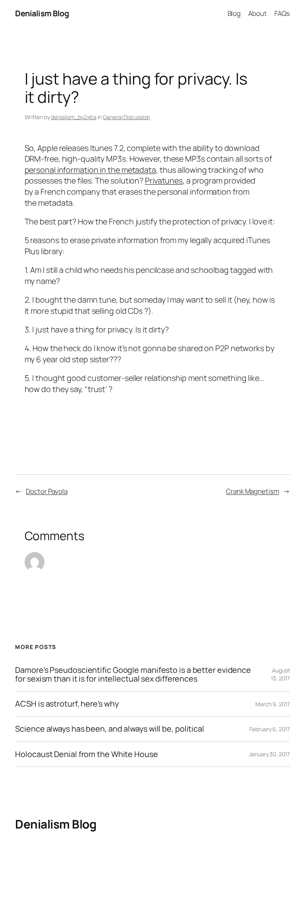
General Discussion (126, 117)
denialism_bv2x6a (73, 117)
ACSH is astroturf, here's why (66, 703)
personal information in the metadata (90, 169)
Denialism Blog (42, 13)
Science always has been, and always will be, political (109, 728)
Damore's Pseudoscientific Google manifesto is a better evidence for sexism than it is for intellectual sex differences (133, 674)
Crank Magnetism (252, 491)
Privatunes (164, 180)
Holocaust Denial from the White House (86, 754)
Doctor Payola (47, 491)
